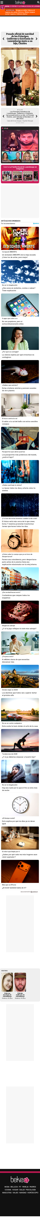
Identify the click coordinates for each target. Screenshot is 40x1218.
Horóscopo (32, 1192)
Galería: (20, 168)
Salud (22, 1189)
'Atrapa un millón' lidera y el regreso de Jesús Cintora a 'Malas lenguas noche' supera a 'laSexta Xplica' (20, 12)
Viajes (15, 1192)
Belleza (14, 1187)
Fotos (14, 6)
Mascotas (7, 1192)
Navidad (22, 1192)
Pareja (25, 1187)
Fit (20, 1187)
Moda (7, 1187)
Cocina (8, 1189)
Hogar (15, 1189)
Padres (33, 1187)
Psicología (31, 1189)
